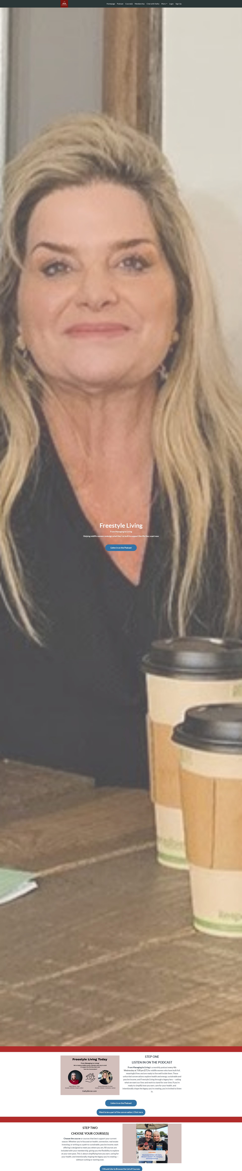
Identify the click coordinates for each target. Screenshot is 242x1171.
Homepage (111, 4)
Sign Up (179, 4)
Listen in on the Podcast (121, 548)
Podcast (120, 4)
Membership (140, 4)
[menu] (143, 4)
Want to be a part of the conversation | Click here (121, 1112)
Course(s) (129, 4)
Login (171, 4)
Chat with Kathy (153, 4)
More (163, 4)
